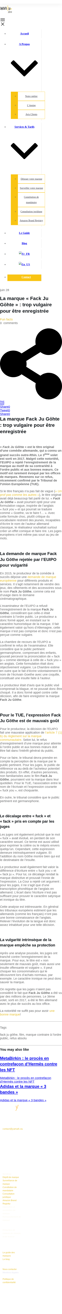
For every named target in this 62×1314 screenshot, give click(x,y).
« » (31, 493)
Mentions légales (11, 1272)
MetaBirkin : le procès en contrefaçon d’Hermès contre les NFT (28, 1064)
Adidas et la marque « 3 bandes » (23, 1100)
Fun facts (6, 319)
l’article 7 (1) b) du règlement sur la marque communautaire (31, 736)
